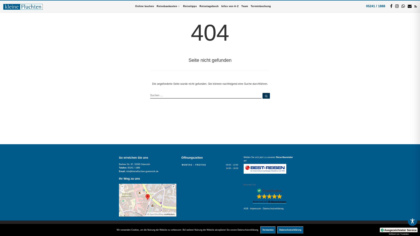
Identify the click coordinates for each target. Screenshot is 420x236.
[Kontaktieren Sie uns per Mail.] (410, 6)
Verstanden (268, 230)
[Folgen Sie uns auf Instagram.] (397, 6)
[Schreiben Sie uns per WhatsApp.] (403, 6)
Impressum (255, 208)
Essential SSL (250, 185)
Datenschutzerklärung (273, 208)
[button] (269, 195)
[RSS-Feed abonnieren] (415, 6)
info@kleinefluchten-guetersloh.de (142, 171)
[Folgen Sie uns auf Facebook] (391, 6)
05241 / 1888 (375, 6)
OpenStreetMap (156, 214)
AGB (246, 208)
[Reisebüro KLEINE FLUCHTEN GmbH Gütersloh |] (23, 6)
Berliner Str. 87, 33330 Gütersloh (134, 164)
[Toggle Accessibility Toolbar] (412, 221)
